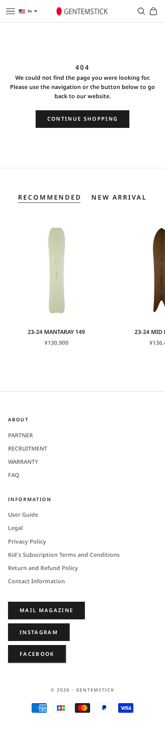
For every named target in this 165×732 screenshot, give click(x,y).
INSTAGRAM (39, 632)
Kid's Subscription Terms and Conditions (64, 554)
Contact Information (36, 581)
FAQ (13, 475)
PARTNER (20, 435)
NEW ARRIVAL (119, 197)
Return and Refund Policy (43, 568)
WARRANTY (23, 461)
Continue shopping (82, 118)
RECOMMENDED (50, 197)
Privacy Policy (27, 541)
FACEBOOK (37, 653)
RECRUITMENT (27, 448)
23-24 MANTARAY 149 (56, 332)
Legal (15, 528)
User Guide (23, 514)
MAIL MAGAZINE (46, 610)
